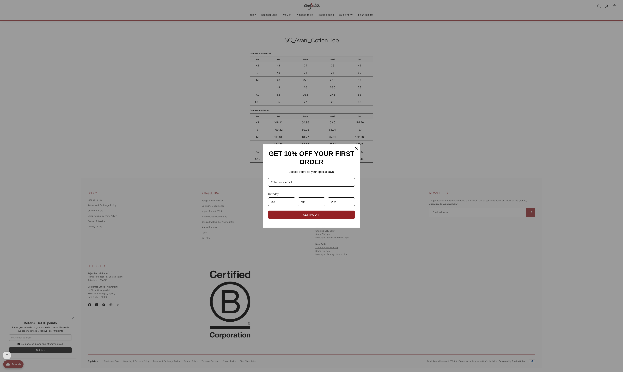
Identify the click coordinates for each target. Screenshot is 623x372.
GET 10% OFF (311, 214)
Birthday (273, 193)
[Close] (356, 148)
